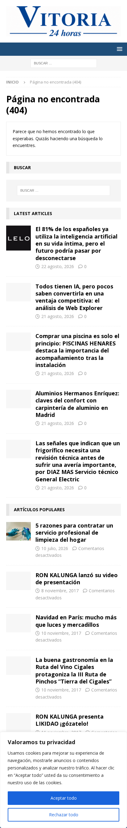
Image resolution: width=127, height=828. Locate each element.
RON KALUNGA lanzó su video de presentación (76, 578)
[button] (118, 49)
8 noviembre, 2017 (60, 590)
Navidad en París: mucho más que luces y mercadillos (76, 621)
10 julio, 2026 (54, 548)
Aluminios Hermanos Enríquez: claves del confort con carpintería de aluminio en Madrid (77, 404)
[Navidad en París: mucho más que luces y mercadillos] (18, 623)
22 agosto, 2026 (57, 266)
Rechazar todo (63, 815)
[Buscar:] (64, 63)
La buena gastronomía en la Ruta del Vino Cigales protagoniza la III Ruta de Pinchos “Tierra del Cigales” (74, 670)
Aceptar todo (64, 798)
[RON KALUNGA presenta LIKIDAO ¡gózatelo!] (18, 722)
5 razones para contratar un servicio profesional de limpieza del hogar (74, 533)
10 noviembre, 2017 (61, 633)
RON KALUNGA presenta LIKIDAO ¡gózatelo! (69, 720)
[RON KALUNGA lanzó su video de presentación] (18, 581)
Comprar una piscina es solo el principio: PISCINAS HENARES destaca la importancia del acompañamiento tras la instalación (77, 350)
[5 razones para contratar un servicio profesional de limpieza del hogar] (18, 531)
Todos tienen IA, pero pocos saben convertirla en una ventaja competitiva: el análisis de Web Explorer (74, 297)
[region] (63, 780)
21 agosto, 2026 (57, 316)
